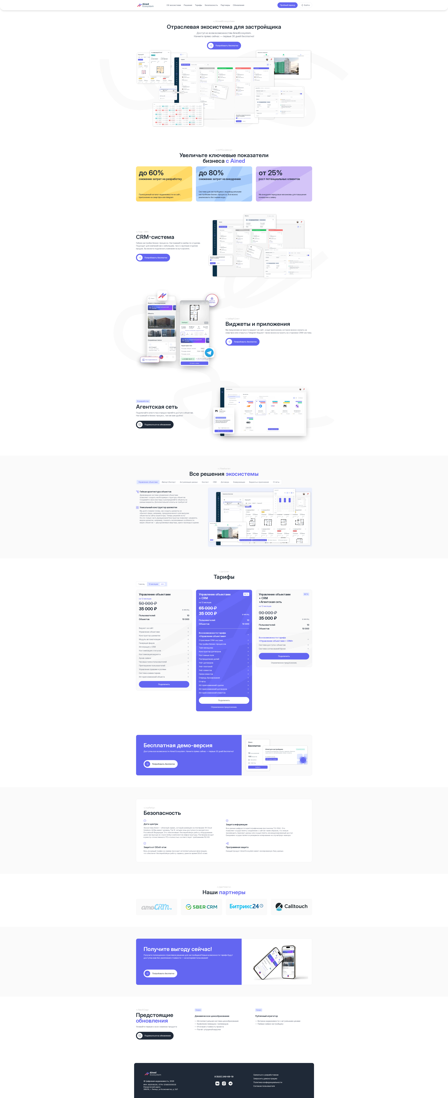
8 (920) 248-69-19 (223, 1076)
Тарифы (198, 5)
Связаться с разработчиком (265, 1075)
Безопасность (211, 5)
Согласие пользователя (264, 1086)
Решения (188, 5)
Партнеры (225, 5)
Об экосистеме (174, 5)
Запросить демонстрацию (265, 1078)
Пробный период (287, 5)
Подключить (164, 684)
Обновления (238, 5)
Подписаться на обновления (158, 424)
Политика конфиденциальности (267, 1082)
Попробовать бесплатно (156, 257)
